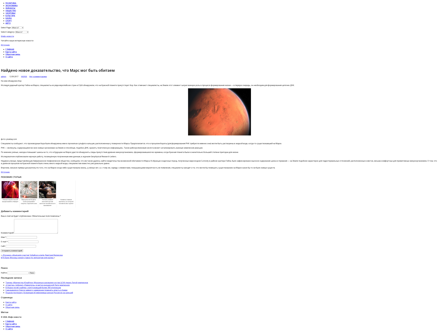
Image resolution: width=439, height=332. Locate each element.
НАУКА (8, 18)
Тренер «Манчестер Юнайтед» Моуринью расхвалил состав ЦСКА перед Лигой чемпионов (46, 282)
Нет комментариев (38, 76)
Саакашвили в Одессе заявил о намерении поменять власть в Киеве (36, 290)
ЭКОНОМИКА (11, 5)
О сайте (9, 57)
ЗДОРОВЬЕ (10, 13)
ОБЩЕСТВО (10, 10)
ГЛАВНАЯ (9, 49)
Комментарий (7, 233)
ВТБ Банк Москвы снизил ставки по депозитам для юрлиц (27, 257)
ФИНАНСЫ (10, 8)
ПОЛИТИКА (10, 3)
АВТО (8, 23)
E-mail (4, 241)
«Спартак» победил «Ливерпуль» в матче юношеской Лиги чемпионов (37, 285)
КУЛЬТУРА (10, 15)
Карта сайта (11, 52)
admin (3, 76)
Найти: (4, 272)
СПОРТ (8, 20)
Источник (5, 45)
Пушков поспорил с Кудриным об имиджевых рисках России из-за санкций (39, 292)
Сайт (3, 246)
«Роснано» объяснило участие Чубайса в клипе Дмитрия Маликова (32, 255)
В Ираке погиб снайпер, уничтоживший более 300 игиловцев (33, 287)
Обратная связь (12, 54)
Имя (3, 237)
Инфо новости (7, 36)
